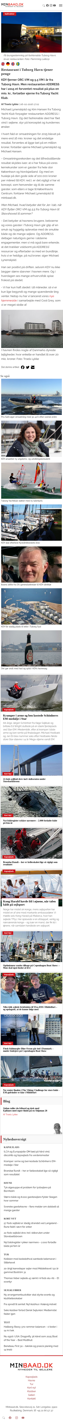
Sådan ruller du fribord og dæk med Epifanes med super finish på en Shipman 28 (25, 1109)
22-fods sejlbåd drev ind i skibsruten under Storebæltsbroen (24, 780)
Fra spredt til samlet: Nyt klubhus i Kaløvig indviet (30, 1304)
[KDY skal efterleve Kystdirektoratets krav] (31, 522)
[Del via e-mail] (32, 367)
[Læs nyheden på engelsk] (3, 63)
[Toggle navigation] (60, 5)
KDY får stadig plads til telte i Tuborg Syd (21, 626)
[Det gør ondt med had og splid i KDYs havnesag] (31, 648)
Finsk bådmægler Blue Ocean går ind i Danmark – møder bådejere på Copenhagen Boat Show (28, 1049)
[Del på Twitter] (27, 367)
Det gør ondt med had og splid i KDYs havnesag (24, 668)
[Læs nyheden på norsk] (13, 63)
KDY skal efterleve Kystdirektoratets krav (20, 542)
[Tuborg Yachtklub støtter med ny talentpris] (31, 481)
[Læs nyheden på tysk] (8, 63)
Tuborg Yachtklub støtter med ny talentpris (21, 500)
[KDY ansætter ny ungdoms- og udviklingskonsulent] (31, 439)
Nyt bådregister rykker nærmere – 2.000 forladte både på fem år (30, 821)
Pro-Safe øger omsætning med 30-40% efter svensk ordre (29, 417)
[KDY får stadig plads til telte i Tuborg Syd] (31, 606)
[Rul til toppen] (58, 1418)
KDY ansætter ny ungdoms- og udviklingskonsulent (25, 459)
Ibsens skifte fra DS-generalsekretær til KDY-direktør (26, 584)
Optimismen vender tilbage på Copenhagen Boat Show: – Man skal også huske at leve (31, 966)
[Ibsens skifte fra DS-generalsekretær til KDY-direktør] (31, 564)
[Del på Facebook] (22, 367)
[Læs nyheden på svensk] (18, 63)
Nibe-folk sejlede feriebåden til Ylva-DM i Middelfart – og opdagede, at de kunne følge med (30, 1008)
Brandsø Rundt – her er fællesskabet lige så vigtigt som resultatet (30, 863)
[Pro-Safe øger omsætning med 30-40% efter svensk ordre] (31, 397)
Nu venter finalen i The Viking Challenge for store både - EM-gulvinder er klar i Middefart (31, 1091)
